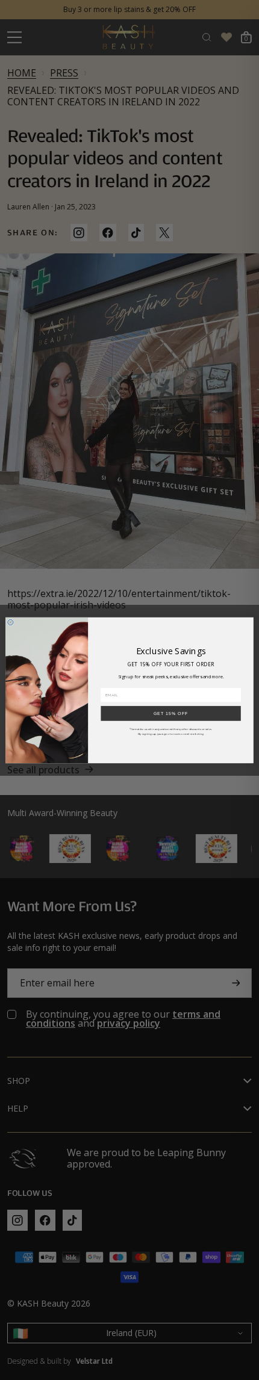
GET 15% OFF (171, 713)
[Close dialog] (10, 622)
